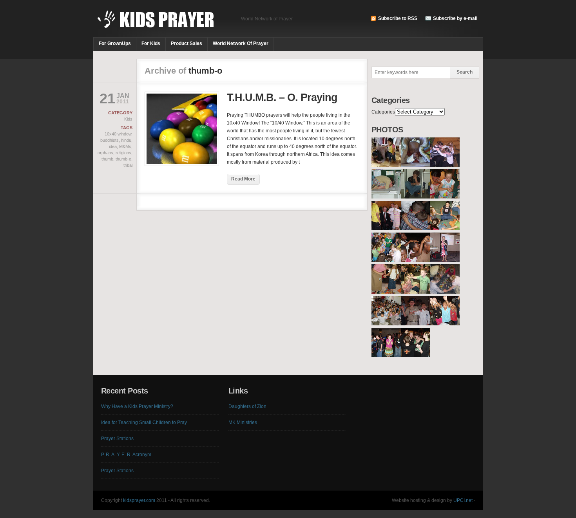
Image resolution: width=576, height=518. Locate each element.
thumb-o (123, 159)
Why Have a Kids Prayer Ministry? (137, 406)
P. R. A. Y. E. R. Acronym (126, 454)
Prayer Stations (117, 438)
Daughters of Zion (247, 406)
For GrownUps (115, 43)
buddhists (109, 140)
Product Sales (186, 43)
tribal (127, 165)
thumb (107, 159)
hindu (126, 140)
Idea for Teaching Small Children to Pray (144, 422)
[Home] (159, 23)
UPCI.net (463, 500)
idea (113, 146)
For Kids (150, 43)
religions (123, 152)
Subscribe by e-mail (455, 18)
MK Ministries (242, 422)
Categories (383, 112)
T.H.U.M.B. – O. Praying (282, 97)
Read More (243, 179)
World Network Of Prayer (240, 43)
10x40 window (118, 134)
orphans (105, 152)
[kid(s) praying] (386, 165)
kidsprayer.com (139, 500)
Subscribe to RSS (397, 18)
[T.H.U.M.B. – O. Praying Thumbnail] (182, 164)
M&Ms (125, 146)
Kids (128, 119)
